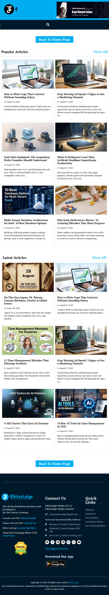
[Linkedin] (63, 542)
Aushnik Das (30, 523)
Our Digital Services (56, 548)
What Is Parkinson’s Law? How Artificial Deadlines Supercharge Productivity (76, 160)
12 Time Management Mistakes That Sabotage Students (26, 362)
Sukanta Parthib (28, 518)
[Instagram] (68, 542)
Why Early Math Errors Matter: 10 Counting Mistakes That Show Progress (81, 221)
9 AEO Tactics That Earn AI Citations (26, 423)
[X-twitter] (52, 542)
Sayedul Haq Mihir (26, 528)
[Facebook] (47, 542)
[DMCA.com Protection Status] (21, 554)
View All (101, 51)
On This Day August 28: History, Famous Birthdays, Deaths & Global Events (25, 300)
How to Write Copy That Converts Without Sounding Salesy (24, 95)
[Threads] (74, 542)
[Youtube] (79, 542)
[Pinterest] (58, 542)
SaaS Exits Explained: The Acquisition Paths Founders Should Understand (27, 158)
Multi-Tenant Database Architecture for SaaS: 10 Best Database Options (26, 221)
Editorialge (73, 582)
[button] (48, 24)
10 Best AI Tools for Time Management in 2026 (80, 425)
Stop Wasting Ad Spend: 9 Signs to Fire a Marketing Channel (80, 95)
